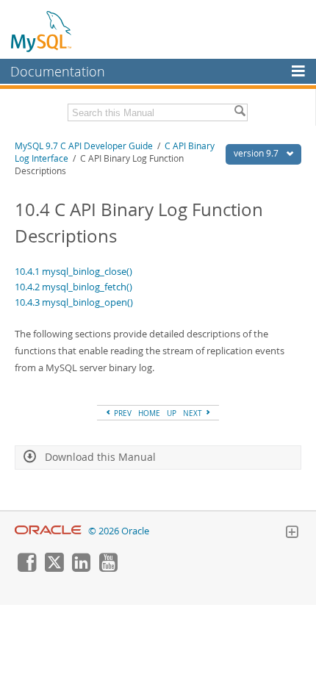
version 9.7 (257, 153)
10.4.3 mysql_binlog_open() (74, 302)
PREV (122, 413)
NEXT (193, 413)
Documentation (57, 71)
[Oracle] (48, 531)
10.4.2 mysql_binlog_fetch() (73, 286)
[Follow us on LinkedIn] (81, 568)
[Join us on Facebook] (26, 568)
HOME (149, 413)
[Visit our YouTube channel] (108, 568)
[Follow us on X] (53, 568)
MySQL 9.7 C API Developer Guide (84, 145)
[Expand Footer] (291, 533)
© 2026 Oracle (118, 531)
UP (171, 413)
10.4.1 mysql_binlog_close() (73, 271)
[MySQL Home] (42, 31)
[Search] (239, 112)
